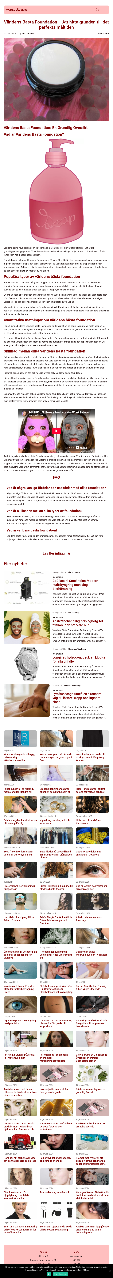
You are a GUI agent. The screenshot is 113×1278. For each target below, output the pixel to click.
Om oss (76, 1260)
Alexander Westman (77, 649)
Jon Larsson (27, 33)
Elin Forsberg (74, 572)
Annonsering (76, 1256)
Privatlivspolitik (60, 1274)
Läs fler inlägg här (56, 553)
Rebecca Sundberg (72, 685)
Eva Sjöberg (73, 613)
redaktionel (103, 33)
